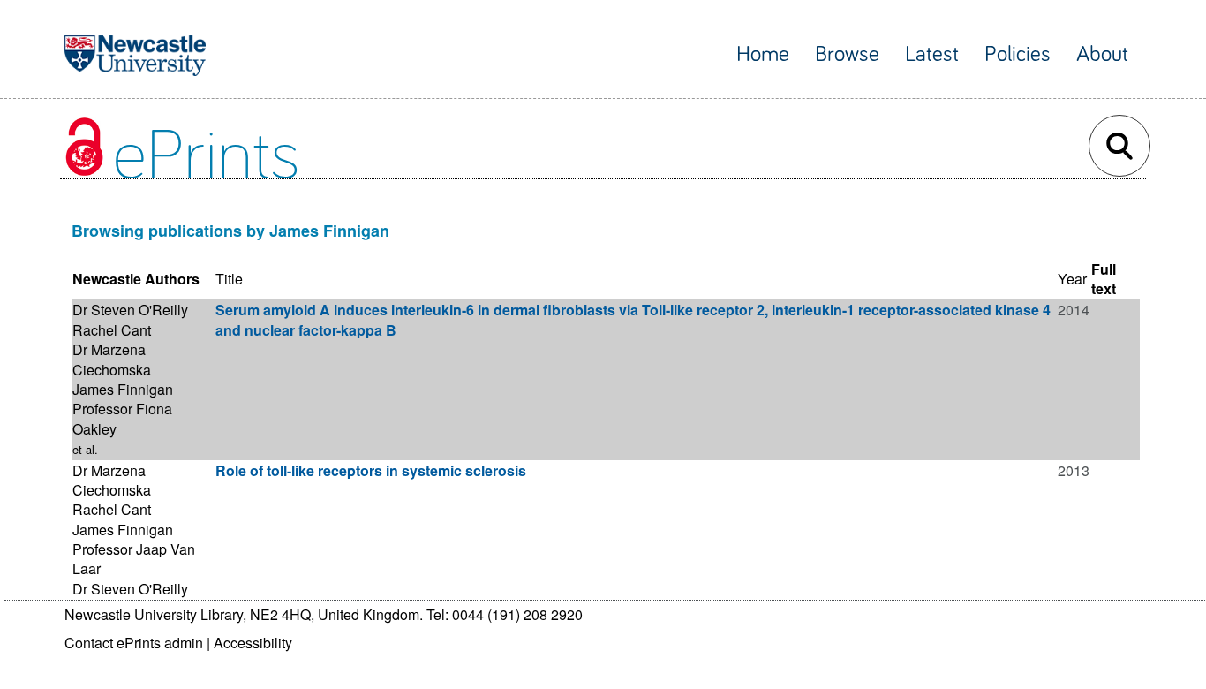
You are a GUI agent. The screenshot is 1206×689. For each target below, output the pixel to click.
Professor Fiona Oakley (122, 418)
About (1102, 54)
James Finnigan (122, 389)
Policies (1017, 54)
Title (229, 279)
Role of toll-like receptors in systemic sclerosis (370, 470)
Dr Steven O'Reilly (130, 309)
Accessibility (253, 642)
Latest (932, 54)
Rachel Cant (111, 330)
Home (762, 54)
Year (1072, 279)
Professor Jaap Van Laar (133, 559)
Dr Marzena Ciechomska (111, 359)
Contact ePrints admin (133, 642)
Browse (847, 54)
